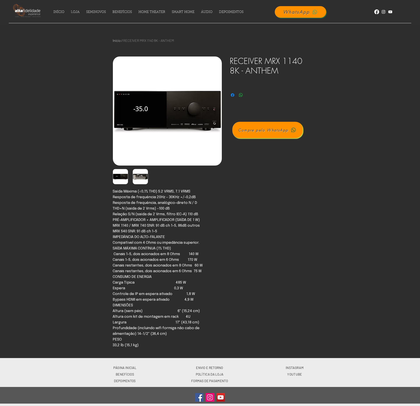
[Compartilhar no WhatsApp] (240, 95)
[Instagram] (210, 397)
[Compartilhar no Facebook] (232, 95)
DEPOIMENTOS (125, 381)
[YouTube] (220, 397)
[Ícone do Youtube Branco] (390, 11)
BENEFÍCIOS (125, 374)
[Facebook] (376, 11)
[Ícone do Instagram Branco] (383, 11)
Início (117, 40)
